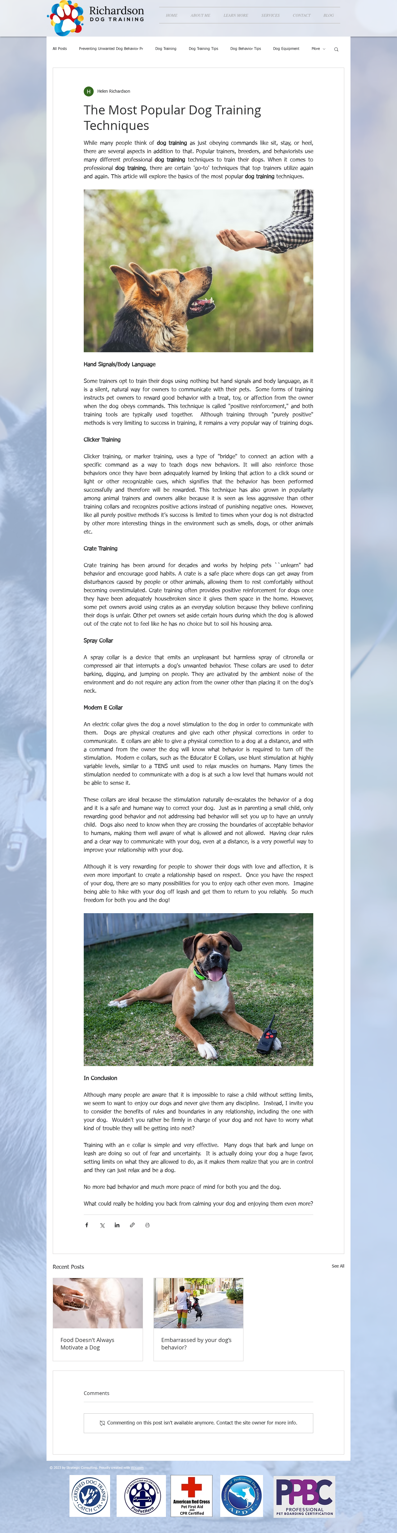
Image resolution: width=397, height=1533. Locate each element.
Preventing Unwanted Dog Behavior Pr (111, 49)
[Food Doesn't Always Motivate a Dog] (98, 1303)
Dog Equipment (286, 49)
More (316, 49)
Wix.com (137, 1467)
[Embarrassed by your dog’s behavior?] (198, 1303)
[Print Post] (147, 1225)
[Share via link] (132, 1225)
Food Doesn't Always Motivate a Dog (87, 1343)
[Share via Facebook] (87, 1225)
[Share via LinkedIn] (117, 1225)
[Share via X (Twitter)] (102, 1225)
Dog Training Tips (203, 49)
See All (338, 1266)
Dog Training (165, 49)
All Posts (60, 49)
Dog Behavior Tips (245, 49)
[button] (236, 15)
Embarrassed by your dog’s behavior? (196, 1343)
